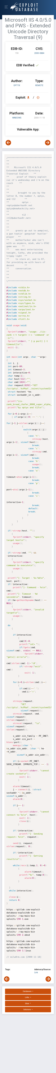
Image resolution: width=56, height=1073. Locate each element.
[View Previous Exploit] (8, 142)
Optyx (16, 85)
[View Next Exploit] (47, 142)
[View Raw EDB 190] (38, 97)
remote (39, 85)
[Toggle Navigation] (7, 7)
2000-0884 (39, 53)
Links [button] (27, 997)
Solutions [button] (27, 1010)
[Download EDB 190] (29, 97)
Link (36, 972)
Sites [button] (27, 1004)
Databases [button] (27, 991)
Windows (16, 118)
